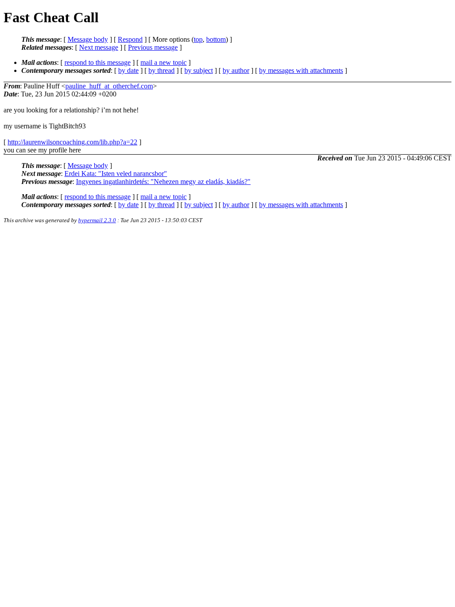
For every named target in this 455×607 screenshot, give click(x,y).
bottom (216, 39)
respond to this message (97, 62)
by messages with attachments (301, 70)
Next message (98, 47)
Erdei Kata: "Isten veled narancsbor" (115, 173)
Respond (130, 39)
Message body (88, 39)
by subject (198, 70)
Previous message (153, 47)
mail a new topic (163, 62)
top (198, 39)
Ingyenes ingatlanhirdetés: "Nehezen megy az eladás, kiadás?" (163, 181)
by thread (161, 70)
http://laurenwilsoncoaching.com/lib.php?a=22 (72, 142)
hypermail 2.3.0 (97, 220)
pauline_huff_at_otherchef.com (109, 86)
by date (128, 70)
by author (236, 70)
